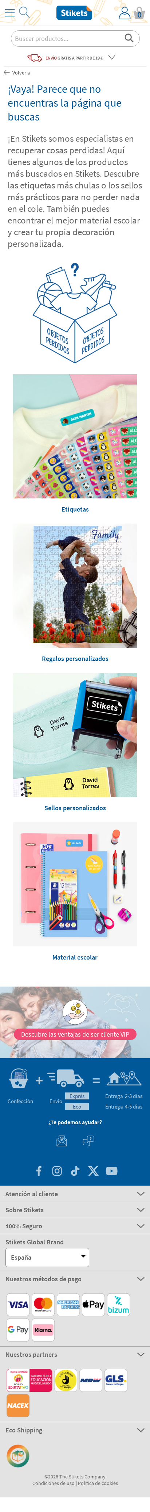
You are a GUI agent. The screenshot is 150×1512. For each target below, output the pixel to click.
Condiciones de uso (53, 1483)
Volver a (20, 72)
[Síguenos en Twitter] (93, 1172)
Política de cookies (98, 1483)
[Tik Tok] (75, 1172)
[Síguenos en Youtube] (111, 1172)
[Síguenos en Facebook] (38, 1172)
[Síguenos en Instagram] (57, 1172)
